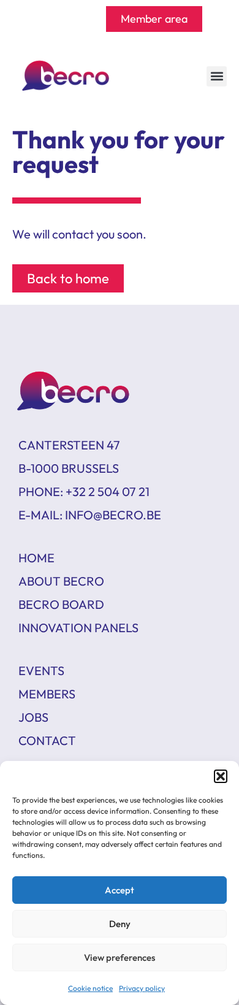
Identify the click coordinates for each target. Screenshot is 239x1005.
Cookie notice (90, 988)
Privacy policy (142, 988)
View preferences (119, 957)
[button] (220, 776)
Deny (120, 924)
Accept (119, 890)
